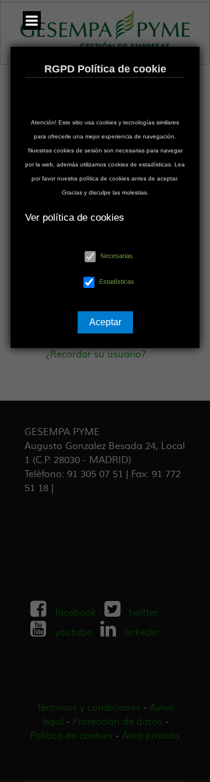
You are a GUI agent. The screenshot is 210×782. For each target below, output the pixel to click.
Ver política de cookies (74, 217)
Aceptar (105, 322)
